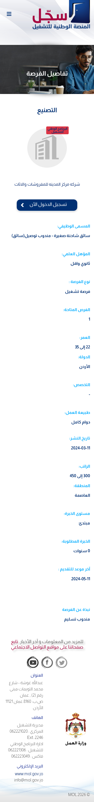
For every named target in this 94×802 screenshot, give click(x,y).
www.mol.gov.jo (29, 774)
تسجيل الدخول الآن (47, 204)
